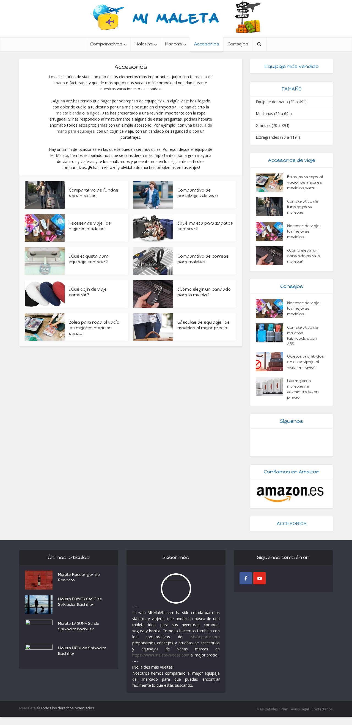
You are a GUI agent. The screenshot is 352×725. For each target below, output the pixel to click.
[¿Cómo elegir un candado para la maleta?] (271, 255)
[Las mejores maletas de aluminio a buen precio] (271, 386)
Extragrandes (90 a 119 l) (278, 137)
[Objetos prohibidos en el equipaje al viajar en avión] (271, 361)
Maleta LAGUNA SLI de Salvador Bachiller (78, 626)
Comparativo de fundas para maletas (302, 207)
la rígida (93, 113)
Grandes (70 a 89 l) (272, 125)
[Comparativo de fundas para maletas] (271, 206)
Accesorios (206, 44)
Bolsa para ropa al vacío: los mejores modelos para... (94, 328)
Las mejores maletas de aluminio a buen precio (303, 389)
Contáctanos (322, 709)
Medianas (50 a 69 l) (274, 113)
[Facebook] (246, 578)
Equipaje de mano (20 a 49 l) (281, 101)
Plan (284, 709)
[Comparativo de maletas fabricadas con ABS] (271, 332)
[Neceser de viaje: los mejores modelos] (271, 231)
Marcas (173, 44)
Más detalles (267, 709)
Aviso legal (300, 709)
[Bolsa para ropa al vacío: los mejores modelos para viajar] (271, 182)
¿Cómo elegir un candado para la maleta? (303, 256)
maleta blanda (68, 113)
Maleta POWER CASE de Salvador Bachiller (80, 602)
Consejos (237, 44)
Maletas (144, 44)
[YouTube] (259, 578)
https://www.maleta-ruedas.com (160, 655)
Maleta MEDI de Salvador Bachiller (82, 651)
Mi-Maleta (59, 155)
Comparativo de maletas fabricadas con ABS (302, 335)
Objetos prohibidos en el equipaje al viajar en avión (305, 362)
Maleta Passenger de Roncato (79, 577)
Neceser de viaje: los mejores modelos (304, 231)
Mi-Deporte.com (205, 636)
